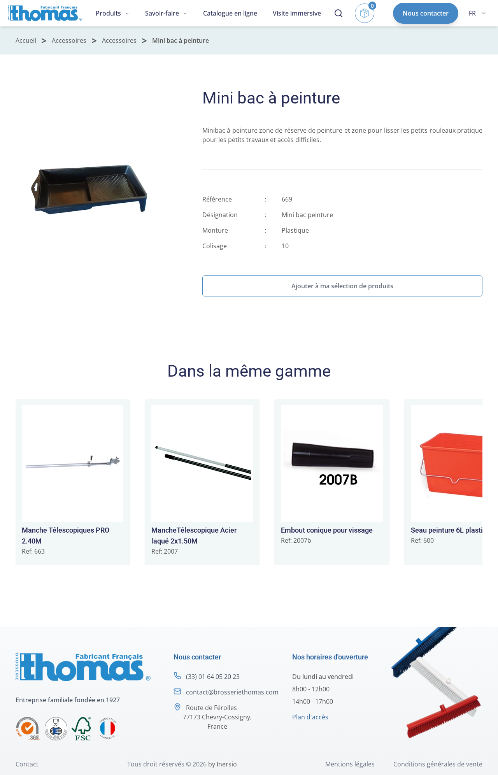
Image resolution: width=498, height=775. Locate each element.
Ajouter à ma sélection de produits (342, 286)
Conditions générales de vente (437, 764)
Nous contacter (426, 13)
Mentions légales (350, 764)
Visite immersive (297, 13)
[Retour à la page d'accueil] (45, 13)
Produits (108, 13)
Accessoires (69, 40)
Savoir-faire (162, 13)
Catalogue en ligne (230, 13)
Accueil (26, 40)
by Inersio (222, 764)
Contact (27, 764)
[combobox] (477, 13)
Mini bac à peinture (180, 40)
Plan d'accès (310, 717)
